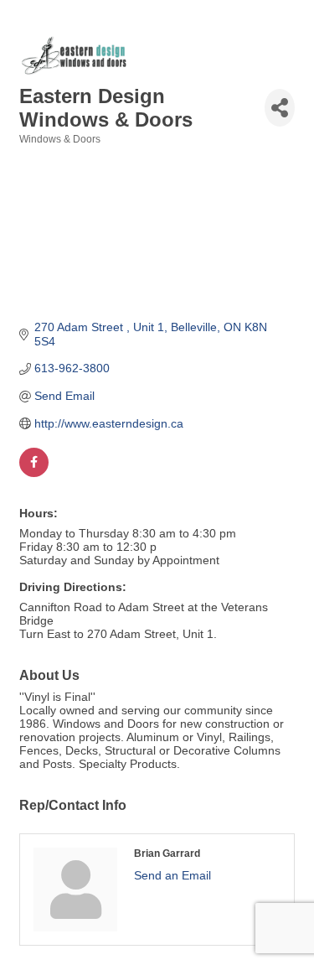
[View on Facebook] (34, 473)
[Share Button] (280, 108)
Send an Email (172, 875)
